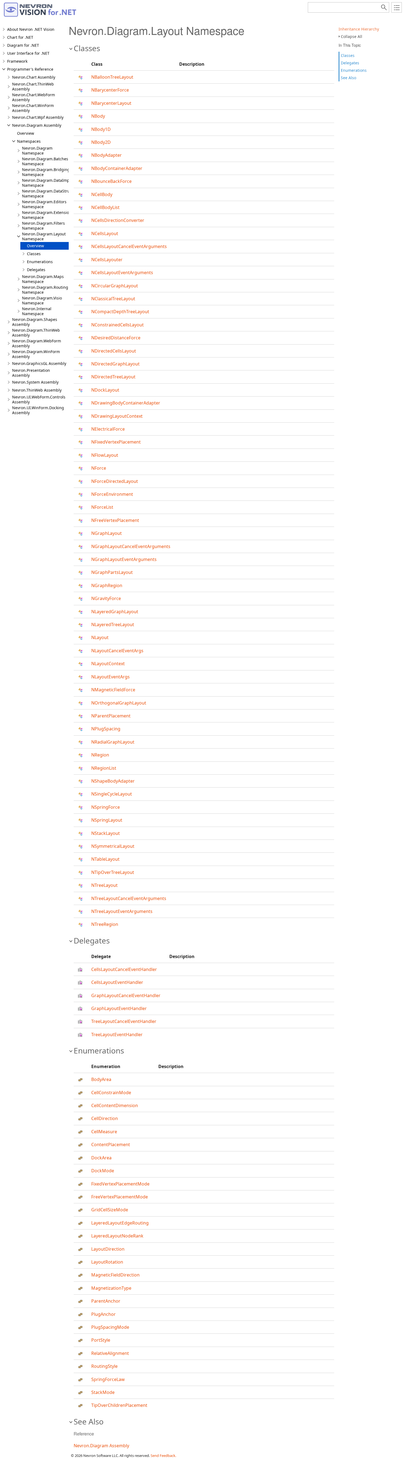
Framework (17, 61)
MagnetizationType (111, 1288)
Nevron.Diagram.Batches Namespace (45, 161)
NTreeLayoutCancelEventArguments (128, 898)
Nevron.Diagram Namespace (37, 150)
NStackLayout (105, 833)
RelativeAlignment (110, 1353)
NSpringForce (105, 807)
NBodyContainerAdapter (116, 168)
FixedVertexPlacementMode (120, 1184)
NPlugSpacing (105, 729)
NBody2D (101, 142)
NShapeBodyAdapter (113, 781)
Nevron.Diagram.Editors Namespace (44, 204)
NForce (98, 468)
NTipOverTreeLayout (112, 872)
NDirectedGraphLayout (115, 364)
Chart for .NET (20, 37)
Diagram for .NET (23, 45)
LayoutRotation (107, 1262)
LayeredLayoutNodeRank (117, 1236)
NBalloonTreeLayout (112, 77)
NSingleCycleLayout (111, 794)
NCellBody (101, 194)
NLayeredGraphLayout (114, 612)
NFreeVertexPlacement (115, 520)
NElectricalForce (108, 429)
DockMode (102, 1171)
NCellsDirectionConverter (117, 220)
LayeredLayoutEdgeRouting (120, 1223)
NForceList (102, 507)
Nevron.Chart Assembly (33, 77)
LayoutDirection (107, 1249)
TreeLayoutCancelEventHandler (123, 1021)
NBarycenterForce (110, 90)
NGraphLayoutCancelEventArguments (130, 546)
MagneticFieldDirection (115, 1275)
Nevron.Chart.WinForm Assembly (33, 108)
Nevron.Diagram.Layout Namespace (44, 236)
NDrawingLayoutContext (117, 416)
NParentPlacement (111, 716)
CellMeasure (104, 1132)
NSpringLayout (106, 820)
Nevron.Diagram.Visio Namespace (42, 300)
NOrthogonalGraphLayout (118, 703)
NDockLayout (105, 390)
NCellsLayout (104, 233)
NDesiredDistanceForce (115, 338)
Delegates (350, 62)
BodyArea (101, 1079)
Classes (348, 55)
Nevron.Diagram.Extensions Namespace (47, 215)
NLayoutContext (108, 664)
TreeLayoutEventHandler (117, 1034)
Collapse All (351, 36)
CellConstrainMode (111, 1093)
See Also (348, 77)
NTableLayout (105, 859)
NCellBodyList (105, 207)
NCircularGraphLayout (114, 286)
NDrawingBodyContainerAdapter (125, 403)
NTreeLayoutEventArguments (122, 911)
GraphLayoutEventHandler (119, 1008)
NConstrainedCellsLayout (117, 325)
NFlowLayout (104, 455)
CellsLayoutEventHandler (117, 982)
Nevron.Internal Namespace (36, 311)
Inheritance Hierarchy (359, 29)
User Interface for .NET (28, 53)
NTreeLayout (104, 885)
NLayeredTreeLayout (112, 624)
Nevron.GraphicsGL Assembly (39, 363)
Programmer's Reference (30, 69)
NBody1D (101, 129)
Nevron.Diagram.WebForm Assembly (36, 343)
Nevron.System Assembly (35, 382)
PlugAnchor (103, 1314)
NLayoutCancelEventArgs (117, 651)
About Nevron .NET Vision (30, 29)
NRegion (100, 755)
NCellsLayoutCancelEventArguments (129, 246)
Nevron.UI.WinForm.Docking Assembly (38, 410)
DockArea (101, 1158)
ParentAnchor (105, 1301)
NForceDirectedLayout (114, 481)
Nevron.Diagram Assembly (36, 125)
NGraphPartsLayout (112, 572)
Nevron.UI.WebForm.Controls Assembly (38, 399)
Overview (25, 133)
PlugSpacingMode (110, 1327)
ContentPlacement (110, 1144)
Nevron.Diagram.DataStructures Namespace (51, 193)
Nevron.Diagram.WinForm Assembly (36, 354)
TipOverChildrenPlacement (119, 1405)
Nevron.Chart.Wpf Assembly (37, 117)
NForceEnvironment (112, 494)
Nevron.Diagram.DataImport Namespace (48, 183)
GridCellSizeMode (109, 1210)
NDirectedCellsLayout (113, 351)
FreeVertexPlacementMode (119, 1197)
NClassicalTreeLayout (113, 299)
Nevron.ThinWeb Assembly (37, 390)
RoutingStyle (104, 1366)
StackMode (103, 1392)
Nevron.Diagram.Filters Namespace (43, 226)
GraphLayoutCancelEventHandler (126, 995)
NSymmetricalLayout (112, 846)
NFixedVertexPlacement (116, 442)
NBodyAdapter (106, 155)
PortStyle (100, 1340)
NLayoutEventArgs (110, 677)
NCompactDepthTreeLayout (120, 312)
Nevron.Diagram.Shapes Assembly (34, 322)
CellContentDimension (114, 1105)
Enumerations (354, 70)
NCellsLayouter (107, 260)
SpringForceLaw (108, 1379)
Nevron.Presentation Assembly (31, 373)
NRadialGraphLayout (112, 742)
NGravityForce (106, 598)
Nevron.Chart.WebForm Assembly (33, 97)
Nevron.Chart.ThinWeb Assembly (33, 86)
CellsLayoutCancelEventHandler (124, 969)
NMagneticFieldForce (113, 690)
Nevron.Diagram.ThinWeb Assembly (36, 333)
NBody (98, 116)
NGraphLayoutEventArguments (124, 559)
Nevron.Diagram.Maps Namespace (43, 279)
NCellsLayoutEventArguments (122, 272)
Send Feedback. (163, 1455)
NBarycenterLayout (111, 103)
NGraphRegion (106, 585)
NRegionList (103, 768)
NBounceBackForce (111, 181)
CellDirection (104, 1118)
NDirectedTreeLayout (113, 377)
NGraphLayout (106, 533)
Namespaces (29, 141)
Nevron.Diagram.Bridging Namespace (46, 172)
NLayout (100, 637)
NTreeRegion (104, 924)
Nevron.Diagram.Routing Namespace (45, 290)
